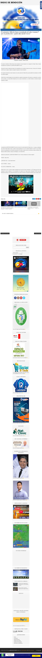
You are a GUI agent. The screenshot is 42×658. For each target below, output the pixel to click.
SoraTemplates (23, 650)
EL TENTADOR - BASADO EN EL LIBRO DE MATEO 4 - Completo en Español (33, 208)
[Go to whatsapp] (2, 655)
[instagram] (37, 650)
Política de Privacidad (18, 641)
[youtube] (39, 650)
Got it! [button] (36, 655)
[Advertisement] (21, 558)
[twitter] (40, 650)
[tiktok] (41, 649)
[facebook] (36, 650)
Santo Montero (31, 650)
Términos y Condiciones (18, 643)
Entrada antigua (37, 233)
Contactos (16, 638)
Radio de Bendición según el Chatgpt (20, 207)
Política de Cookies (17, 640)
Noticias (17, 35)
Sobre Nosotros (17, 639)
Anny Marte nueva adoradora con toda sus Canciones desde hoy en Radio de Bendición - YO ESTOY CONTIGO (7, 208)
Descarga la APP (13, 650)
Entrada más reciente (5, 233)
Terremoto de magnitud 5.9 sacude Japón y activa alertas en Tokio (23, 584)
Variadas (20, 35)
